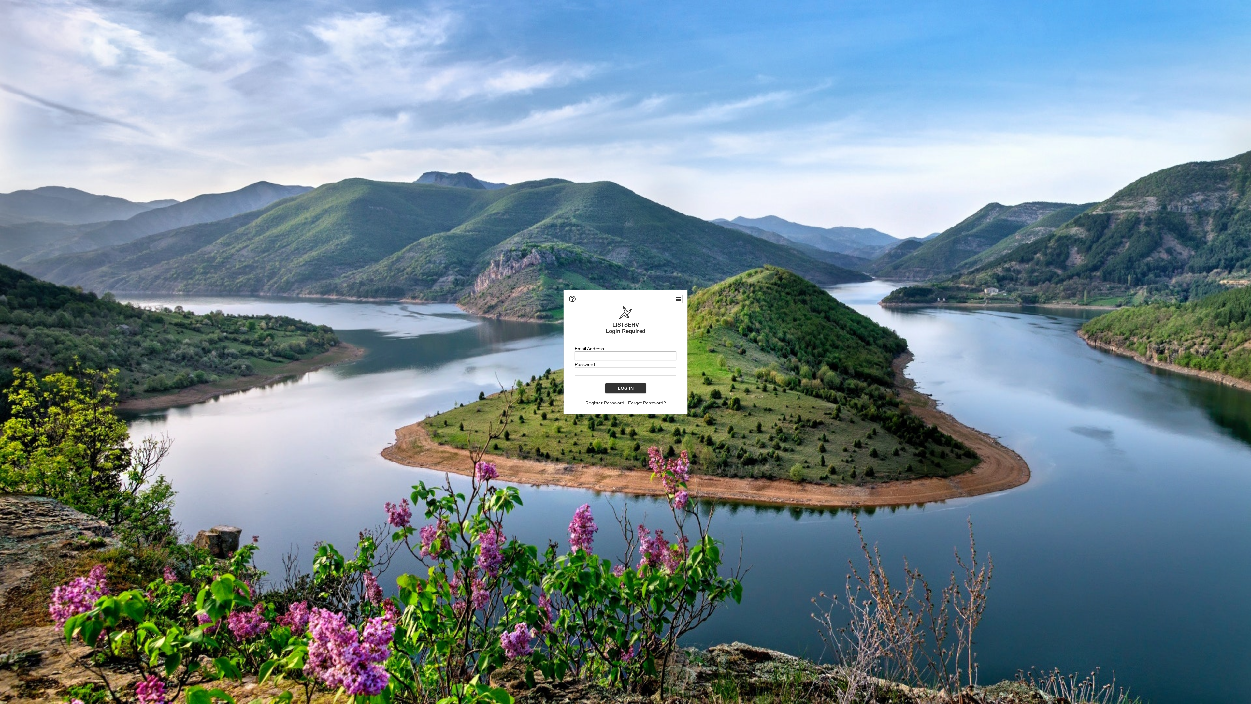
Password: (585, 364)
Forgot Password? (647, 402)
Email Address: (590, 348)
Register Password (604, 402)
